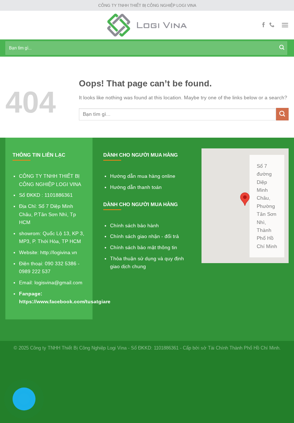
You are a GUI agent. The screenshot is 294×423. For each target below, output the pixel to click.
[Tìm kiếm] (281, 48)
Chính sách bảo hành (134, 225)
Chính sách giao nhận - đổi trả (144, 236)
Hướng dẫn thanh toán (136, 187)
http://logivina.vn (58, 252)
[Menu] (285, 25)
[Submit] (282, 114)
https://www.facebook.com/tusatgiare (64, 301)
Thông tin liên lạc (39, 155)
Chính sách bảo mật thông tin (143, 247)
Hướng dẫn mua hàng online (142, 176)
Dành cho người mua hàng (140, 155)
